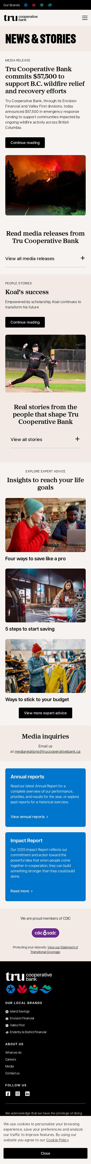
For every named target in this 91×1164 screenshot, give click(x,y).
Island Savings (20, 1011)
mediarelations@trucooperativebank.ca (48, 751)
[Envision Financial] (33, 5)
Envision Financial (22, 1018)
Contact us (12, 1073)
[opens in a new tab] (45, 932)
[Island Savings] (26, 5)
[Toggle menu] (84, 18)
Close (45, 1153)
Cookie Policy (57, 1140)
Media (9, 1066)
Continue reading (25, 142)
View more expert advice (45, 713)
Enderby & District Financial (28, 1032)
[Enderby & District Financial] (49, 5)
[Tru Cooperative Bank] (21, 17)
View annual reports (28, 816)
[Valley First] (41, 5)
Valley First (17, 1025)
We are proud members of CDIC (46, 918)
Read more (22, 892)
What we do (13, 1052)
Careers (10, 1059)
